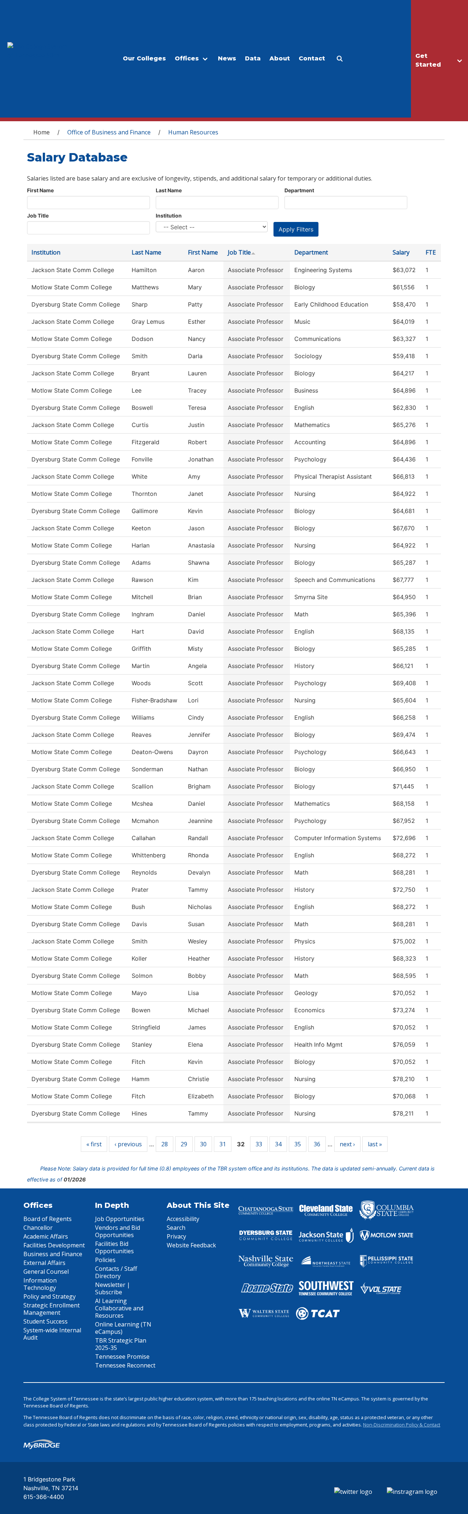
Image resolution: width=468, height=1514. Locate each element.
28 (164, 1144)
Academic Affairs (45, 1236)
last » (375, 1144)
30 (203, 1144)
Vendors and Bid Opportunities (117, 1231)
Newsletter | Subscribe (112, 1288)
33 (259, 1144)
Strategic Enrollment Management (51, 1309)
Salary (401, 252)
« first (94, 1144)
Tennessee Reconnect (125, 1365)
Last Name (169, 190)
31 (222, 1144)
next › (347, 1144)
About (279, 58)
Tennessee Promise (122, 1356)
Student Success (45, 1321)
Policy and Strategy (49, 1296)
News (227, 58)
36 (317, 1144)
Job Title (38, 215)
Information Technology (40, 1284)
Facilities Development (54, 1245)
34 (278, 1144)
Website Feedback (191, 1245)
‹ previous (128, 1144)
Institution (169, 215)
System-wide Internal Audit (52, 1334)
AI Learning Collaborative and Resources (119, 1308)
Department (299, 190)
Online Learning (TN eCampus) (123, 1328)
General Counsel (46, 1272)
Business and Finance (52, 1254)
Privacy (176, 1236)
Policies (105, 1260)
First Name (40, 190)
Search (176, 1228)
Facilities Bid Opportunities (114, 1247)
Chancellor (38, 1228)
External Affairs (44, 1263)
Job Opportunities (119, 1219)
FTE (431, 252)
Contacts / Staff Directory (116, 1272)
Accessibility (183, 1219)
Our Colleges (144, 58)
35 (297, 1144)
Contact (312, 58)
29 (184, 1144)
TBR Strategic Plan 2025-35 (120, 1344)
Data (253, 58)
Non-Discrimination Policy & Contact (401, 1424)
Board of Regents (47, 1219)
